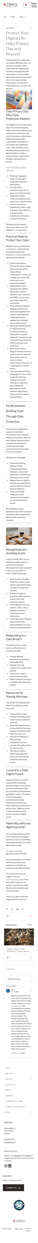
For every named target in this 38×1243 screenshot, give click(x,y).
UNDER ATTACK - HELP (13, 1101)
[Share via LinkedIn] (17, 909)
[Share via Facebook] (7, 909)
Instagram (17, 1155)
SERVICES (8, 1079)
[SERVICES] (31, 1079)
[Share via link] (23, 909)
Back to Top (19, 1229)
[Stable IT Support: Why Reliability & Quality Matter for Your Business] (19, 937)
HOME (7, 1068)
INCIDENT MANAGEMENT (15, 1107)
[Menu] (34, 5)
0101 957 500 (9, 1139)
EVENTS (8, 1090)
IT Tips (12, 17)
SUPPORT (9, 1096)
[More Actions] (30, 991)
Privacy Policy (7, 1228)
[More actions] (30, 28)
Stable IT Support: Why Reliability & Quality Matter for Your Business (19, 950)
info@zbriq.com (9, 1142)
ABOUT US (9, 1073)
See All (30, 925)
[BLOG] (31, 1112)
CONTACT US (10, 1085)
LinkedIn (27, 1155)
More (21, 17)
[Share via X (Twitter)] (12, 909)
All (5, 17)
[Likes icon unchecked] (12, 1053)
